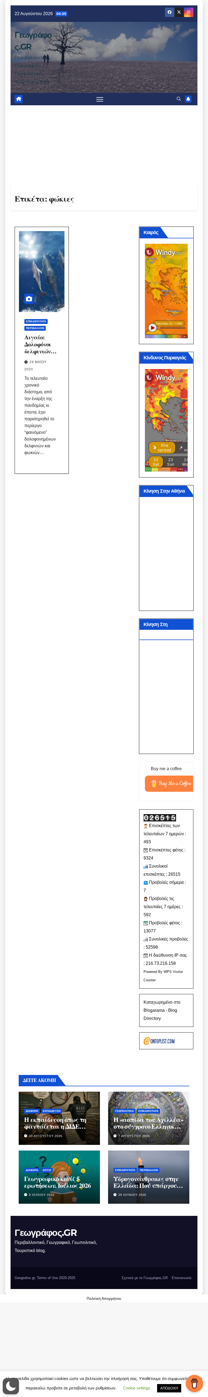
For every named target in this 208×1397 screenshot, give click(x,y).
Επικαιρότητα (36, 321)
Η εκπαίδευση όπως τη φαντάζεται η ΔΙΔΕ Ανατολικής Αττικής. (55, 1126)
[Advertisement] (104, 146)
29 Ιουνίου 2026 (132, 1194)
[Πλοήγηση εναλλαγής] (99, 99)
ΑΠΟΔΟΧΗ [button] (169, 1388)
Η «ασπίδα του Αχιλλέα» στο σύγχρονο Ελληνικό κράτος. (148, 1126)
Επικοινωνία (181, 1278)
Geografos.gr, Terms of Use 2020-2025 (45, 1278)
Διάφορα (32, 1111)
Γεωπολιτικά (124, 1111)
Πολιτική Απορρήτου (104, 1298)
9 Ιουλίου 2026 (41, 1194)
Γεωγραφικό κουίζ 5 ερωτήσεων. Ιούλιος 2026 (57, 1182)
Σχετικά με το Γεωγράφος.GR (145, 1278)
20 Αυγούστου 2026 (45, 1136)
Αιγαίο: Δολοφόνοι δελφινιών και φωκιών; (40, 348)
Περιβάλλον (35, 328)
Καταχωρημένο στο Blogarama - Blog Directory (162, 1010)
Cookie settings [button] (136, 1388)
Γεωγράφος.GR (46, 1232)
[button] (179, 99)
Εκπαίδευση (51, 1111)
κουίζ (47, 1170)
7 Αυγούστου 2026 (134, 1136)
